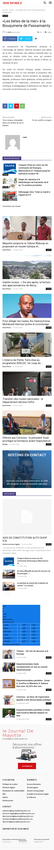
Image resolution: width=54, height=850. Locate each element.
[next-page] (8, 594)
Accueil (5, 10)
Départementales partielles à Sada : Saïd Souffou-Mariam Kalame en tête (33, 713)
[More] (36, 38)
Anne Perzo (7, 250)
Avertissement (8, 801)
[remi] (4, 32)
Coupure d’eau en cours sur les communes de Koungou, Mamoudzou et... (32, 560)
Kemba (5, 444)
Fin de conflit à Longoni (41, 120)
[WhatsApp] (22, 106)
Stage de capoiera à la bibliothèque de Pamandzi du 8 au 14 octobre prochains (33, 182)
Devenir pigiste (32, 787)
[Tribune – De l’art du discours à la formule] (9, 654)
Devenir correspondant (35, 791)
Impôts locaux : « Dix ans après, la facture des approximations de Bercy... (26, 284)
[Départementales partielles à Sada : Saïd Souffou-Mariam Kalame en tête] (9, 713)
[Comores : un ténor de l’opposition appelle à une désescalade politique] (9, 700)
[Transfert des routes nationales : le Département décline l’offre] (27, 384)
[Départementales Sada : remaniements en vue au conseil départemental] (9, 667)
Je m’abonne (31, 797)
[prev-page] (4, 594)
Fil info (11, 10)
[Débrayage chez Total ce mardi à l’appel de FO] (10, 196)
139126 (48, 250)
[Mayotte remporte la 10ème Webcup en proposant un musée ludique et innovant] (27, 228)
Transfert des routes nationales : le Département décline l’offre (23, 400)
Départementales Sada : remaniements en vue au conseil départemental (31, 667)
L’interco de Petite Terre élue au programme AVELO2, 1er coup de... (22, 361)
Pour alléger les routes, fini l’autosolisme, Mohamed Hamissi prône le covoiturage (26, 323)
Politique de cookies (10, 784)
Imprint (5, 797)
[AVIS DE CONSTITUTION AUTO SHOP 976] (27, 517)
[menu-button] (50, 3)
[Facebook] (5, 106)
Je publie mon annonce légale (38, 794)
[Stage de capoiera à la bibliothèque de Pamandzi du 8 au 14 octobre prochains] (10, 183)
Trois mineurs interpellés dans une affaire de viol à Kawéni (13, 123)
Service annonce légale (11, 544)
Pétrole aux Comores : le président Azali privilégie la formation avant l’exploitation (27, 439)
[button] (45, 3)
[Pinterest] (16, 106)
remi (9, 32)
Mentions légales (9, 787)
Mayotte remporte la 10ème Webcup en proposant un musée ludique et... (25, 245)
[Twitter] (10, 106)
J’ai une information (34, 784)
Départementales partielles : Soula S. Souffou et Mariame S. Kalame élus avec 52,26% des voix (33, 683)
